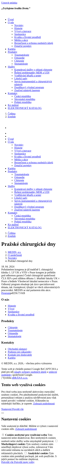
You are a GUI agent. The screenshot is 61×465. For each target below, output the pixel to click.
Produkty (12, 52)
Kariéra (11, 49)
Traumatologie (21, 54)
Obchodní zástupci (17, 349)
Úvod (11, 19)
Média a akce (21, 40)
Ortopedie (19, 57)
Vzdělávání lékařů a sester (27, 75)
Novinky (18, 25)
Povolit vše (18, 409)
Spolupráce (20, 34)
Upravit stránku (9, 2)
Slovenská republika (24, 99)
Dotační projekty (23, 46)
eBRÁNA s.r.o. (20, 377)
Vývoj (11, 308)
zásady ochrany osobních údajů (30, 371)
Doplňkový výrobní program (29, 87)
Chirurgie (19, 60)
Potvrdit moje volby (24, 462)
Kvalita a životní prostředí (27, 37)
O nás (11, 22)
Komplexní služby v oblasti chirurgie (33, 69)
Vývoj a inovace (22, 31)
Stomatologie (21, 63)
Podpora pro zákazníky (20, 351)
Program (5, 293)
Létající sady (20, 78)
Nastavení (6, 409)
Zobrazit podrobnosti (44, 403)
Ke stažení (13, 105)
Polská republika (22, 102)
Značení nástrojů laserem (27, 90)
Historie (18, 28)
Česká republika (22, 96)
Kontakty (12, 93)
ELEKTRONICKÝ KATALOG (25, 108)
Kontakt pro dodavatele (20, 354)
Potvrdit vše (7, 462)
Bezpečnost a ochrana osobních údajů (33, 43)
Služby (11, 66)
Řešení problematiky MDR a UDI (31, 72)
